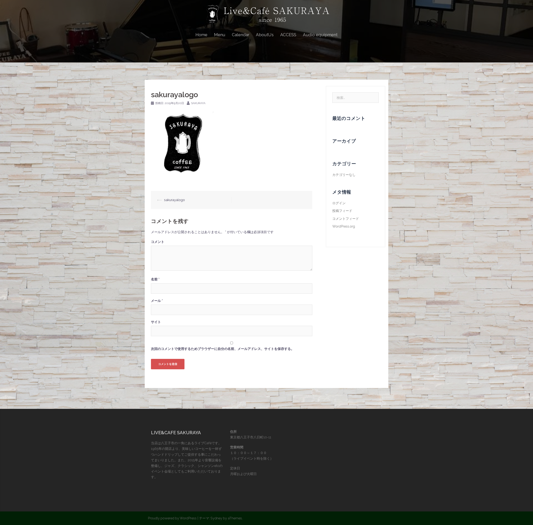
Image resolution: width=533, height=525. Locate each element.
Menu (219, 34)
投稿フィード (342, 211)
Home (201, 34)
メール (157, 301)
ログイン (339, 203)
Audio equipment (320, 34)
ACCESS (288, 34)
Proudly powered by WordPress (172, 518)
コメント (157, 242)
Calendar (240, 34)
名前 (155, 279)
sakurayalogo (174, 200)
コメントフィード (345, 219)
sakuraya (198, 103)
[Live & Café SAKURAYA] (266, 16)
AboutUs (265, 34)
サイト (156, 322)
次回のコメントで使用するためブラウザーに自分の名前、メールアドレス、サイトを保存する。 (222, 349)
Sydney (216, 518)
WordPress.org (343, 226)
